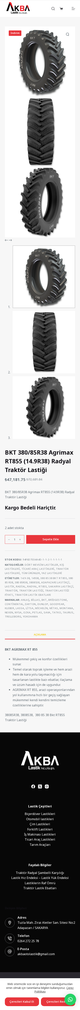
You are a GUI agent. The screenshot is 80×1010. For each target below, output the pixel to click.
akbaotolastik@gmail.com (36, 953)
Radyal (32, 586)
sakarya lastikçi (60, 586)
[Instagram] (47, 786)
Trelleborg (13, 617)
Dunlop (42, 604)
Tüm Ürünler (31, 573)
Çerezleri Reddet (58, 1001)
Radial (21, 586)
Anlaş (25, 600)
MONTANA (66, 608)
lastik (9, 586)
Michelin (41, 608)
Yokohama (30, 617)
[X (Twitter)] (40, 786)
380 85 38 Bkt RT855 (53, 578)
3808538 (34, 582)
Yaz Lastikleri (52, 573)
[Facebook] (33, 786)
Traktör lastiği (31, 591)
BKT (44, 600)
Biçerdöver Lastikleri (40, 813)
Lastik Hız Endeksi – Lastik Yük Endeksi (40, 877)
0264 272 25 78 (28, 941)
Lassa (20, 608)
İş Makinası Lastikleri (40, 834)
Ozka (27, 612)
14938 (35, 578)
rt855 (43, 586)
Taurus (68, 612)
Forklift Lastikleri (40, 829)
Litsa (30, 608)
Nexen (9, 612)
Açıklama (40, 635)
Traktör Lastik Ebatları (33, 595)
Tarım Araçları (40, 844)
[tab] (40, 634)
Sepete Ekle (51, 539)
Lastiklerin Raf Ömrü (40, 883)
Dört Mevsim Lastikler (41, 565)
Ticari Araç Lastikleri (38, 569)
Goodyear (57, 604)
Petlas (37, 612)
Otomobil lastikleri (40, 819)
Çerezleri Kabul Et (22, 1001)
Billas (35, 600)
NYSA (18, 612)
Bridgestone (57, 600)
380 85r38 (21, 582)
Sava (47, 612)
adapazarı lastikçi (55, 582)
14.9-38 (25, 578)
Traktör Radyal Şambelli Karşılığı (40, 872)
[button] (70, 999)
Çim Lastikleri (40, 824)
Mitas (54, 608)
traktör (11, 591)
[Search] (53, 8)
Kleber (9, 608)
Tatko (56, 612)
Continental (14, 604)
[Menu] (73, 8)
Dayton (30, 604)
